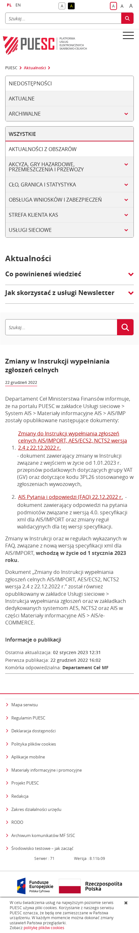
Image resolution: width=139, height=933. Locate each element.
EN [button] (18, 5)
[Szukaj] (127, 18)
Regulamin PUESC (28, 718)
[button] (69, 277)
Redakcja (19, 796)
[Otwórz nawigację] (128, 35)
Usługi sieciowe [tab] (30, 229)
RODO (17, 822)
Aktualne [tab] (22, 98)
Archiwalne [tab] (25, 113)
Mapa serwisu (24, 705)
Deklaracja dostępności (33, 731)
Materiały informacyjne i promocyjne (46, 770)
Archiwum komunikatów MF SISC (43, 835)
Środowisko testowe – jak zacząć (42, 848)
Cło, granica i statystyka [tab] (42, 184)
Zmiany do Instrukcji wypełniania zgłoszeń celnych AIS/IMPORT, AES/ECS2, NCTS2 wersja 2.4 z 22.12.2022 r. (72, 440)
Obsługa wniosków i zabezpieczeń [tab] (55, 199)
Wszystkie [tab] (22, 134)
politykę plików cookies (44, 927)
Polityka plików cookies (33, 744)
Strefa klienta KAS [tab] (33, 214)
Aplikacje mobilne (28, 757)
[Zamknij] (126, 903)
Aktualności (35, 68)
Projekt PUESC (25, 783)
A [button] (63, 6)
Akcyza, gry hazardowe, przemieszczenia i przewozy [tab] (46, 167)
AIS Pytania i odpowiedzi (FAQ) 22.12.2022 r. (70, 496)
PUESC (11, 68)
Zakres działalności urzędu (36, 809)
